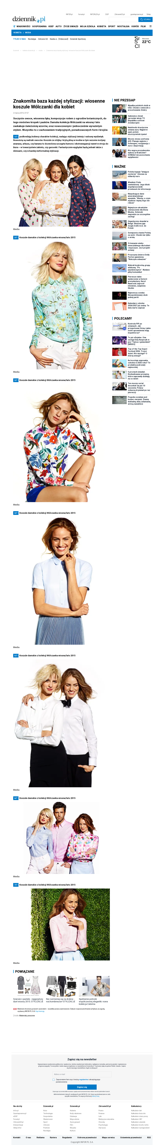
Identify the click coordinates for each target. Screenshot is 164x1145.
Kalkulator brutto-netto (140, 1125)
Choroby (102, 1122)
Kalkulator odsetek (138, 1122)
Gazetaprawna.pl (19, 1113)
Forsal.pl (16, 1119)
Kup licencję (40, 1011)
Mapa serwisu (108, 1137)
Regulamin (67, 1137)
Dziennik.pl (48, 1106)
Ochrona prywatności (87, 1137)
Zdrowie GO (43, 39)
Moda (28, 32)
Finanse (101, 1113)
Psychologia (103, 1125)
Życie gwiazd (75, 1122)
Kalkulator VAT (136, 1119)
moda (41, 50)
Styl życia (102, 1128)
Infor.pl (15, 1111)
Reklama (40, 1137)
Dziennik (16, 50)
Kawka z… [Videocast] (59, 39)
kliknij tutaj (95, 1096)
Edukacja (73, 1116)
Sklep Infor (17, 1128)
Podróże (46, 1128)
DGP (107, 14)
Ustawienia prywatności (131, 1137)
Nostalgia (32, 39)
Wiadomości (48, 1119)
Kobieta (17, 32)
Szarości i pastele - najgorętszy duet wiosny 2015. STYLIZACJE (28, 1000)
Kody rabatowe (75, 1113)
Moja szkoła (74, 1119)
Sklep (149, 14)
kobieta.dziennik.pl (29, 50)
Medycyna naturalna (106, 1119)
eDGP (15, 1116)
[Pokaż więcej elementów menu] (150, 26)
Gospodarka (47, 1116)
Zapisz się (82, 1087)
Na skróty (17, 1106)
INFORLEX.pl (95, 14)
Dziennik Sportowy (78, 39)
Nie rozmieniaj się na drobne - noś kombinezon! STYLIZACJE (60, 1000)
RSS (149, 1137)
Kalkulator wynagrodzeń (140, 1128)
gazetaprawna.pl (137, 14)
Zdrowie (46, 1125)
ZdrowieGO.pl (120, 14)
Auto (45, 1111)
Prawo (101, 1111)
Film (71, 1125)
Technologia (48, 1113)
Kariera (53, 1137)
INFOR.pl (69, 14)
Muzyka (73, 1128)
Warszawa (145, 39)
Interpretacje (18, 1125)
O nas (28, 1137)
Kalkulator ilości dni (138, 1113)
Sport (45, 1122)
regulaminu (83, 1079)
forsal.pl (81, 14)
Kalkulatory (136, 1106)
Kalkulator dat (136, 1111)
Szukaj (147, 19)
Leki (100, 1116)
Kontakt (16, 1137)
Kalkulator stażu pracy (139, 1116)
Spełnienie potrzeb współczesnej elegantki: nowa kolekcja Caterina (93, 1001)
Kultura (72, 1131)
